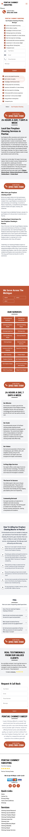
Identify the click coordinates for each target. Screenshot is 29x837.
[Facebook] (18, 785)
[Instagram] (10, 785)
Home (7, 107)
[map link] (2, 4)
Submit (14, 70)
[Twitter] (14, 785)
